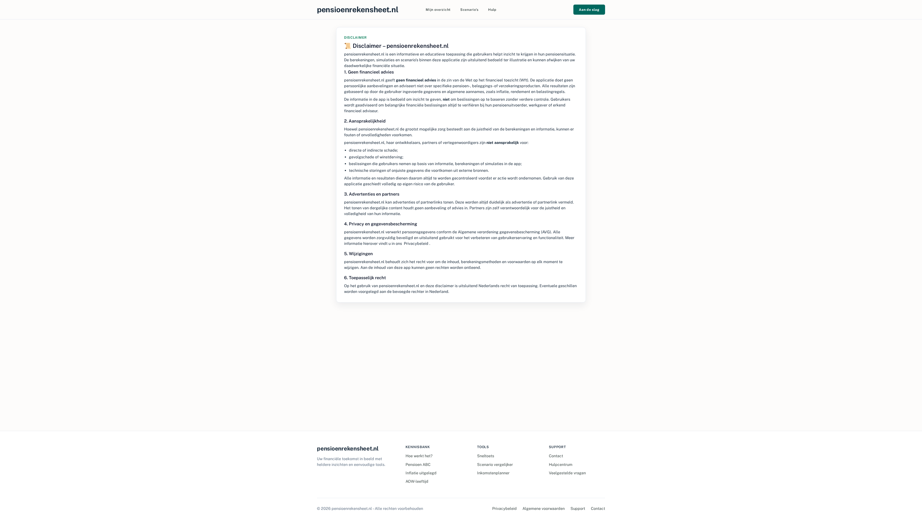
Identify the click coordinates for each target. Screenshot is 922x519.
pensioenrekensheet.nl (357, 9)
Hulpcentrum (560, 464)
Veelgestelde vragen (567, 473)
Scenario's (469, 10)
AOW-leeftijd (417, 481)
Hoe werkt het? (419, 456)
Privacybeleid (416, 243)
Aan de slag (589, 10)
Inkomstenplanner (493, 473)
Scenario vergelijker (495, 464)
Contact (556, 456)
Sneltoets (485, 456)
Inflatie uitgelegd (421, 473)
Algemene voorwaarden (543, 508)
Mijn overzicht (438, 10)
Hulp (492, 10)
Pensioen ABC (418, 464)
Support (577, 508)
